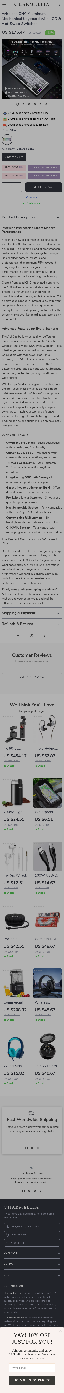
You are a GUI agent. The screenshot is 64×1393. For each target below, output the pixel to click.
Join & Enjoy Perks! (32, 1380)
